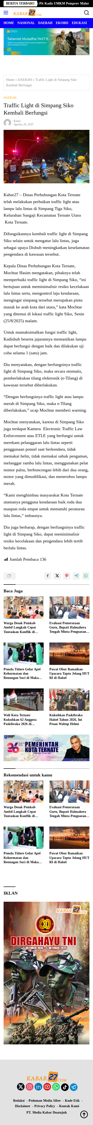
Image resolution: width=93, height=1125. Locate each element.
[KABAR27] (26, 13)
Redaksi (19, 1100)
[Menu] (7, 13)
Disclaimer (22, 1106)
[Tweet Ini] (57, 576)
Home (10, 80)
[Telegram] (74, 1087)
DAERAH (25, 80)
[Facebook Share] (47, 576)
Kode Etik (72, 1100)
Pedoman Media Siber (45, 1100)
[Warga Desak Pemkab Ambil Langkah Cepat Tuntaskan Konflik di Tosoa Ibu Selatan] (24, 607)
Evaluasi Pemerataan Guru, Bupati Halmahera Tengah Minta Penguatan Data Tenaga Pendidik (67, 627)
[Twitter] (21, 1087)
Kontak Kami (69, 1106)
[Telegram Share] (76, 576)
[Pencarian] (86, 13)
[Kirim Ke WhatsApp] (85, 576)
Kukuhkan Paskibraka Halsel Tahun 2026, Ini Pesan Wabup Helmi (66, 719)
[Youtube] (47, 1087)
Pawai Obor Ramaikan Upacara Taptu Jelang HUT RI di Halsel (69, 673)
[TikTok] (65, 1087)
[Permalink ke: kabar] (7, 122)
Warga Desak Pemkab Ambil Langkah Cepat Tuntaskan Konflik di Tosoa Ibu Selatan (20, 627)
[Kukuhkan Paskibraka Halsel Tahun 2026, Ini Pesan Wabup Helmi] (69, 699)
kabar (17, 121)
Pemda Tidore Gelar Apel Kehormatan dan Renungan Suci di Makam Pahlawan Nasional (22, 673)
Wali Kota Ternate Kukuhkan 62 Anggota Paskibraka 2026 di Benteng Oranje (20, 719)
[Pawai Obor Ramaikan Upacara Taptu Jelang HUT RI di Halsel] (69, 654)
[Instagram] (29, 1087)
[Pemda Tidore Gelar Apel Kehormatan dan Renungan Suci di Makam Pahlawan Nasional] (24, 654)
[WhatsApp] (56, 1087)
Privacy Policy (44, 1106)
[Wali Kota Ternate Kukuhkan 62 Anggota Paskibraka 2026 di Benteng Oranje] (24, 699)
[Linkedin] (38, 1087)
